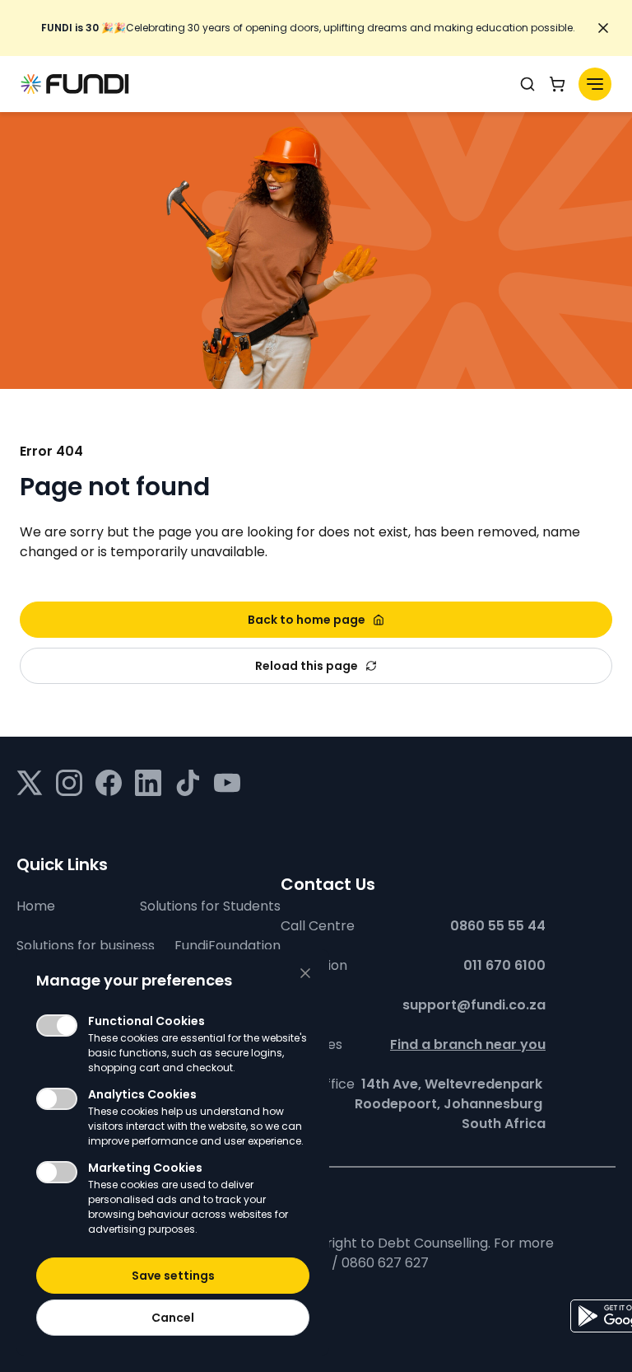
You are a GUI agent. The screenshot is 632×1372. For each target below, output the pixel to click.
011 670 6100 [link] (504, 965)
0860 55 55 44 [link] (498, 925)
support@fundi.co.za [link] (474, 1004)
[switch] (56, 1025)
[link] (308, 28)
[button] (172, 1275)
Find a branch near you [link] (468, 1044)
